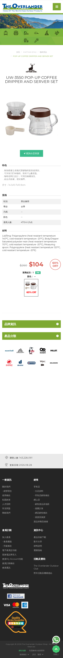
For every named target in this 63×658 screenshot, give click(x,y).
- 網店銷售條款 (40, 513)
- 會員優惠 (7, 541)
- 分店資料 (38, 491)
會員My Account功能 (12, 559)
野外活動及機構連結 (43, 573)
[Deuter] (20, 363)
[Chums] (31, 350)
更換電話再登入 (9, 554)
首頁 (18, 52)
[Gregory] (20, 350)
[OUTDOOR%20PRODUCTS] (31, 363)
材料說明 (38, 546)
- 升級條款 (7, 546)
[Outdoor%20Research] (42, 350)
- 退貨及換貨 (39, 517)
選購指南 (38, 550)
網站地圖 (22, 650)
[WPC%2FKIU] (42, 363)
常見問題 (6, 508)
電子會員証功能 (9, 550)
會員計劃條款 (8, 563)
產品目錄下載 (40, 537)
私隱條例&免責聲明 (36, 650)
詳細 (37, 273)
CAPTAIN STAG (29, 52)
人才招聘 (6, 504)
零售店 (37, 486)
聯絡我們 (6, 513)
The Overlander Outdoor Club (46, 567)
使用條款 (6, 495)
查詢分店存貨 (32, 153)
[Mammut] (9, 363)
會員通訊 (6, 567)
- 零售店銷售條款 (41, 495)
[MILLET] (54, 350)
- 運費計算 (38, 508)
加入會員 (6, 537)
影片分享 (38, 541)
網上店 (37, 499)
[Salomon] (54, 363)
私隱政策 (6, 499)
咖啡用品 (43, 52)
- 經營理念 (7, 491)
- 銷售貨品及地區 (41, 504)
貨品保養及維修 (41, 521)
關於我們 (6, 486)
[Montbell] (9, 350)
